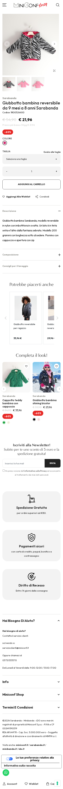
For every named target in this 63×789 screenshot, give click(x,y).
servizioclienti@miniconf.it (15, 647)
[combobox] (31, 159)
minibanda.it (9, 748)
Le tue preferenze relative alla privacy (35, 759)
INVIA (53, 463)
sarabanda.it (37, 745)
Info (5, 682)
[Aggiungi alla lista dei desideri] (26, 366)
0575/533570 (9, 660)
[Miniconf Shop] (30, 4)
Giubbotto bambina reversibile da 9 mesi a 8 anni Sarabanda (31, 105)
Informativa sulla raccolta (20, 765)
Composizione (10, 254)
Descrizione (9, 211)
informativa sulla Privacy (35, 471)
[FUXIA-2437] (4, 143)
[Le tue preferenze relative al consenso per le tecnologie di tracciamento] (57, 783)
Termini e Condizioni (17, 707)
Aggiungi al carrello (31, 184)
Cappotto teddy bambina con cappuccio (12, 403)
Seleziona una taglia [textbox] (16, 159)
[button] (54, 44)
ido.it (21, 748)
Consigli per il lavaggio (15, 266)
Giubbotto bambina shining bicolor (45, 401)
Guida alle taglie (52, 152)
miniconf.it (22, 745)
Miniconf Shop (13, 694)
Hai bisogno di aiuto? (18, 621)
